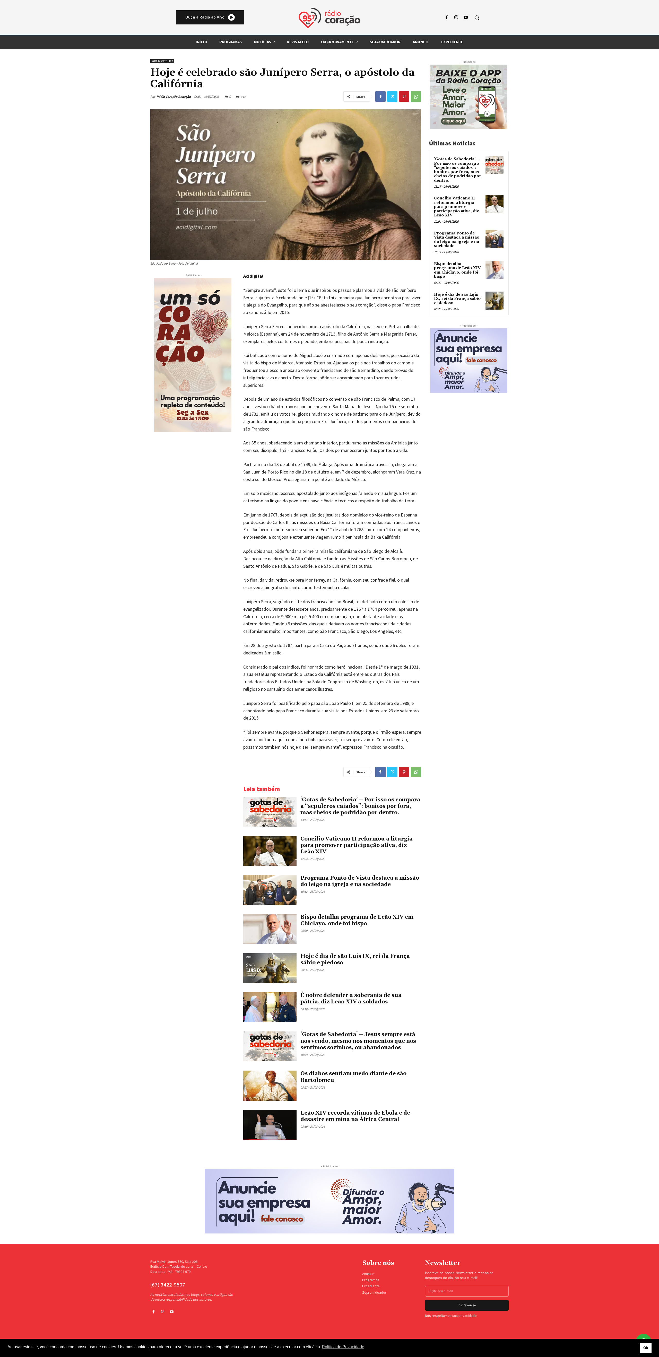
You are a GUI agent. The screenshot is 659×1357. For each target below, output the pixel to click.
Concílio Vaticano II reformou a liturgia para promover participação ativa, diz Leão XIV (356, 845)
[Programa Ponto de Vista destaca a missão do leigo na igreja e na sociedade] (270, 890)
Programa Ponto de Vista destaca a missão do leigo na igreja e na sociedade (359, 881)
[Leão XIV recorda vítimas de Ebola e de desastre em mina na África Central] (270, 1125)
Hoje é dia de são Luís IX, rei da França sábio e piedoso (355, 959)
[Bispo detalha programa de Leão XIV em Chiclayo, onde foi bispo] (270, 929)
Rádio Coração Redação (174, 96)
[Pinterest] (404, 96)
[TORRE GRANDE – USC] (192, 355)
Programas (370, 1279)
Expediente (371, 1286)
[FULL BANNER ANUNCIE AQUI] (329, 1201)
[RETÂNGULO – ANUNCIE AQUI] (468, 360)
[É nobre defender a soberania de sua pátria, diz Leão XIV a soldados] (270, 1007)
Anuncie (368, 1273)
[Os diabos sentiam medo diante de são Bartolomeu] (270, 1085)
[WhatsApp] (416, 96)
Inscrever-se (467, 1305)
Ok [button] (645, 1348)
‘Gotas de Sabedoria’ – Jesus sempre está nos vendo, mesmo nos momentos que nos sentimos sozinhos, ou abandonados (358, 1041)
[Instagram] (456, 17)
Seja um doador (374, 1292)
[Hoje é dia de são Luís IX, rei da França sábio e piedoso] (270, 968)
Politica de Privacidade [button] (343, 1347)
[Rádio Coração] (329, 18)
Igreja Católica (162, 61)
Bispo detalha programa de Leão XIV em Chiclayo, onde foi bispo (356, 920)
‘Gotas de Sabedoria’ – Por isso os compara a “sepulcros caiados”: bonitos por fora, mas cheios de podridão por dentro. (360, 806)
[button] (477, 17)
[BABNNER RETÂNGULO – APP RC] (468, 97)
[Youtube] (465, 17)
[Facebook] (446, 17)
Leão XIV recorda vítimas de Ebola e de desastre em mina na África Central (355, 1116)
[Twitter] (392, 96)
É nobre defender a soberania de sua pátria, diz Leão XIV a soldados (351, 998)
